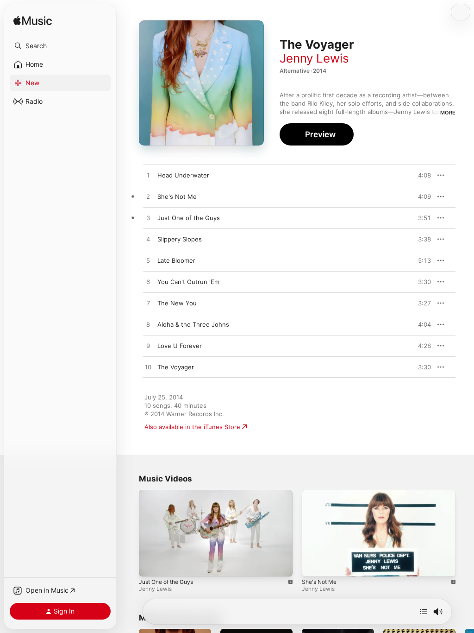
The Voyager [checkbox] (175, 367)
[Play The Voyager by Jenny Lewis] (148, 367)
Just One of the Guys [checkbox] (188, 218)
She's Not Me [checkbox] (177, 196)
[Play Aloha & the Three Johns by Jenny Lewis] (148, 325)
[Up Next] (423, 611)
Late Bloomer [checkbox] (176, 260)
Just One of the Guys (166, 581)
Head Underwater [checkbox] (183, 175)
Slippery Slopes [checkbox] (179, 239)
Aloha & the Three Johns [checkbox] (193, 324)
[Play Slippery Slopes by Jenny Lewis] (148, 239)
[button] (60, 46)
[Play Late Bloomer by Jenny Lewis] (148, 261)
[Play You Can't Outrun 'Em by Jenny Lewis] (148, 282)
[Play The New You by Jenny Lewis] (148, 303)
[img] (32, 21)
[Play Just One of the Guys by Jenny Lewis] (148, 218)
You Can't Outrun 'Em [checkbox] (188, 281)
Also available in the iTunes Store (192, 426)
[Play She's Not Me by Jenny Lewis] (148, 197)
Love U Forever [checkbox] (179, 345)
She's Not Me (319, 581)
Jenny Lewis (314, 58)
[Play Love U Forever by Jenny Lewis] (148, 346)
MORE (447, 112)
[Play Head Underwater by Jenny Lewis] (148, 175)
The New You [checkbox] (177, 303)
